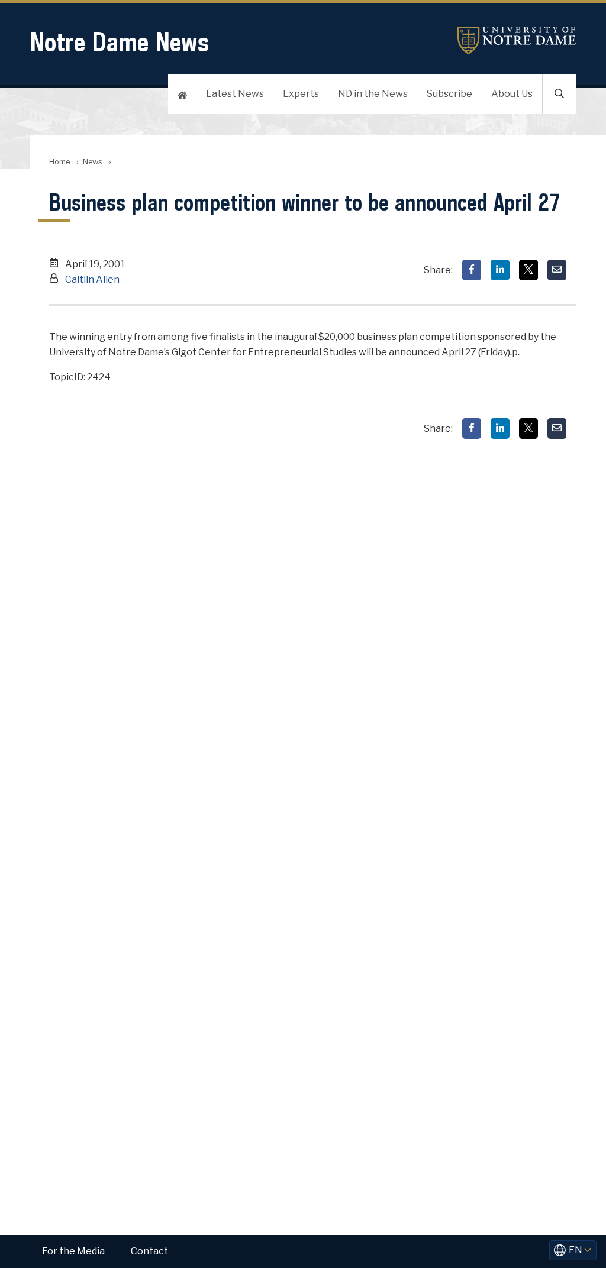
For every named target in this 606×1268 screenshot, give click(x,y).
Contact (149, 1251)
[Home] (182, 94)
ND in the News (373, 93)
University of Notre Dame (516, 40)
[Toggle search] (559, 94)
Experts (301, 93)
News (92, 161)
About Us (512, 93)
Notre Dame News (119, 42)
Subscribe (449, 93)
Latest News (235, 93)
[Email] (556, 270)
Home (59, 161)
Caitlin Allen (92, 279)
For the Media (73, 1251)
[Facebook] (471, 270)
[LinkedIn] (500, 270)
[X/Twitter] (528, 270)
